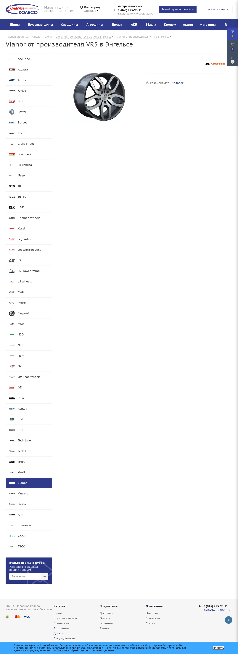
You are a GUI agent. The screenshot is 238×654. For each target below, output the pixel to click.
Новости (152, 613)
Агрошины (61, 628)
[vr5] (99, 96)
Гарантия (106, 623)
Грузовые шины (65, 618)
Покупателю (109, 606)
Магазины (153, 618)
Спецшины (62, 623)
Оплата (105, 618)
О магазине (154, 606)
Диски (58, 633)
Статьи (150, 623)
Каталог (59, 606)
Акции (104, 628)
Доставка (106, 613)
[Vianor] (215, 64)
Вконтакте (228, 620)
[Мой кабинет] (225, 24)
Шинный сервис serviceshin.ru (177, 9)
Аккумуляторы (64, 638)
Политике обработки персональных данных (85, 650)
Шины (58, 613)
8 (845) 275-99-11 (130, 10)
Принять (218, 648)
